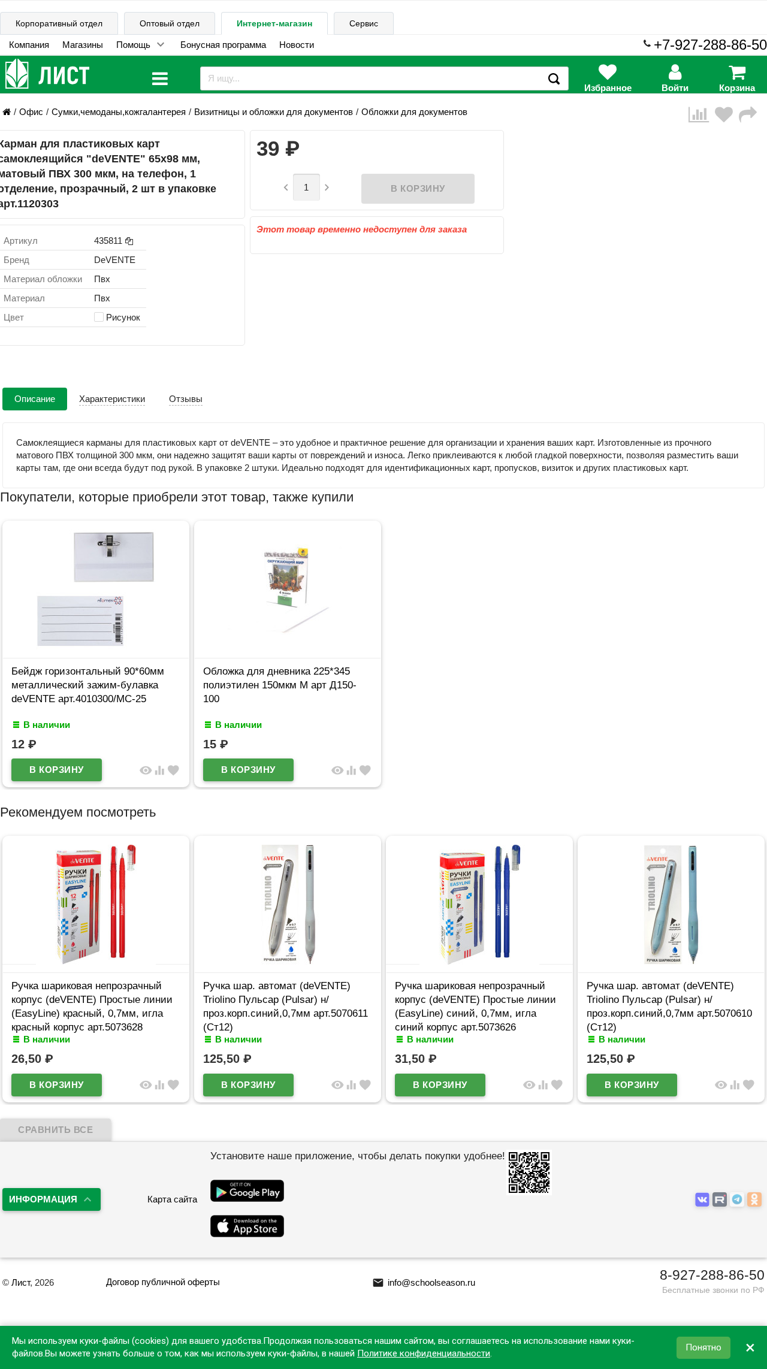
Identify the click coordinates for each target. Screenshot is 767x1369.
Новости (296, 45)
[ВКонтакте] (703, 1200)
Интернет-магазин (274, 23)
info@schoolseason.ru (423, 1282)
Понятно (703, 1347)
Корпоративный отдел (59, 23)
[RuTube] (721, 1200)
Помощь (133, 45)
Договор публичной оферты (163, 1282)
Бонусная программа (223, 45)
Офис (31, 112)
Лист (20, 1282)
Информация (43, 1199)
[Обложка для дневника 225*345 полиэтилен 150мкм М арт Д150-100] (287, 646)
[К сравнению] (702, 114)
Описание (34, 399)
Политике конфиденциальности (423, 1353)
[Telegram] (738, 1200)
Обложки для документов (414, 112)
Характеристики (112, 399)
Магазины (82, 45)
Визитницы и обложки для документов (273, 112)
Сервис (363, 23)
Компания (29, 45)
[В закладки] (727, 114)
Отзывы (186, 399)
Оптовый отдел (170, 23)
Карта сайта (172, 1199)
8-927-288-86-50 (712, 1275)
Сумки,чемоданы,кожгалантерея (119, 112)
